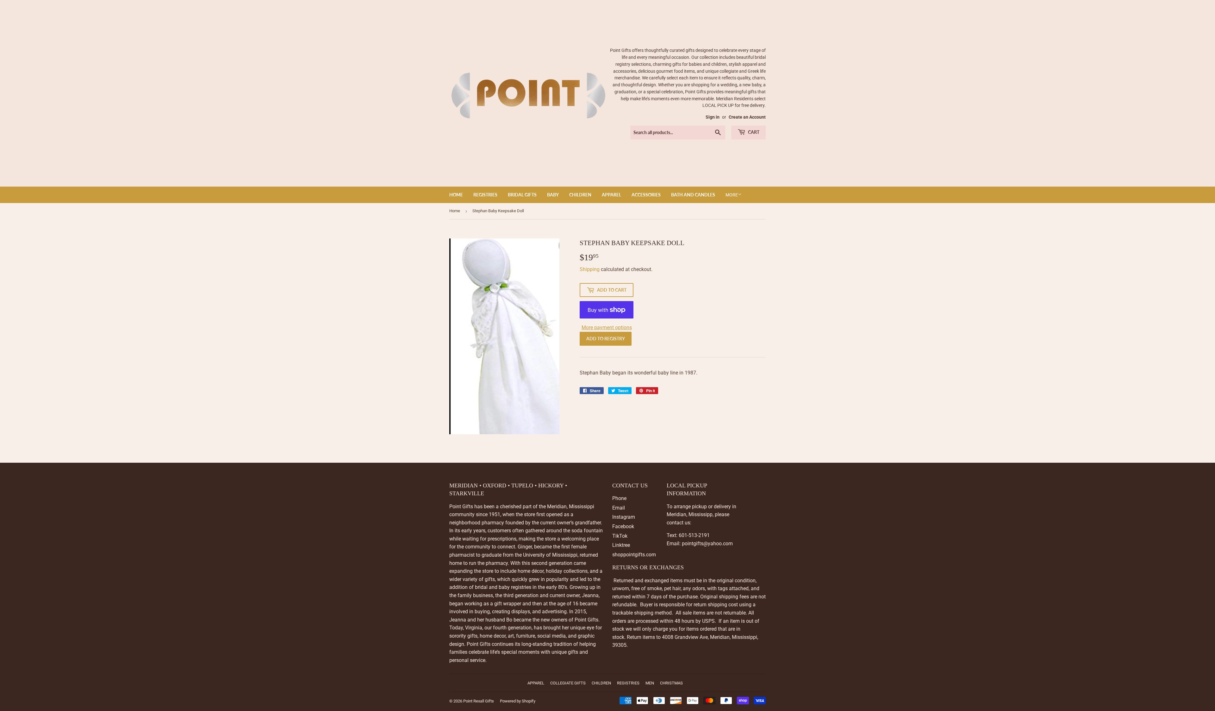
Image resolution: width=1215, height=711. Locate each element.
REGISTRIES (485, 194)
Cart (753, 132)
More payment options (607, 328)
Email (618, 508)
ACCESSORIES (646, 194)
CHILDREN (580, 194)
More (732, 194)
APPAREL (611, 194)
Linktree (621, 545)
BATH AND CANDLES (693, 194)
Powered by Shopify (517, 701)
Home (454, 210)
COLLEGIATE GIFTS (568, 683)
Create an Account (747, 117)
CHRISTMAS (671, 683)
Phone (619, 498)
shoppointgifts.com (634, 555)
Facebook (623, 526)
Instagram (623, 517)
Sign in (713, 117)
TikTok (619, 536)
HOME (456, 194)
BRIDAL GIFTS (522, 194)
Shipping (590, 269)
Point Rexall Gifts (478, 701)
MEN (649, 683)
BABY (553, 194)
